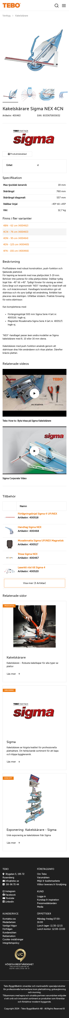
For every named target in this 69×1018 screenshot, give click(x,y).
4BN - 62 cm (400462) (15, 225)
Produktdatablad (18, 154)
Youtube (9, 898)
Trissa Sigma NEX (28, 554)
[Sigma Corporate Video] (34, 451)
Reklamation (9, 936)
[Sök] (56, 5)
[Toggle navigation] (63, 6)
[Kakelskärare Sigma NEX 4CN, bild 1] (34, 52)
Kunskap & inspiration (48, 899)
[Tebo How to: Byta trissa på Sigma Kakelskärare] (34, 393)
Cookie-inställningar (13, 939)
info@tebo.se (12, 881)
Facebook (10, 895)
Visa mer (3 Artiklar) (34, 583)
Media (40, 907)
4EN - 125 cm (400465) (16, 244)
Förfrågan (7, 929)
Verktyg (6, 16)
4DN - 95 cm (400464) (15, 238)
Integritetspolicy (11, 943)
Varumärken (43, 877)
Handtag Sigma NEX (29, 527)
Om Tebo (42, 874)
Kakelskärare (21, 16)
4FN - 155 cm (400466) (16, 251)
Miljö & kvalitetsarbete (48, 881)
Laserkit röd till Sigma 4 (31, 567)
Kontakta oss (9, 919)
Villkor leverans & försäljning (51, 884)
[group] (34, 52)
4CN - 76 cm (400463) (15, 232)
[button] (10, 94)
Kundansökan (9, 932)
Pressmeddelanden (47, 903)
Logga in (41, 896)
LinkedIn (9, 901)
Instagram (10, 891)
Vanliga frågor (10, 925)
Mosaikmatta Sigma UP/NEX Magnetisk (41, 540)
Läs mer (12, 673)
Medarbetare (9, 922)
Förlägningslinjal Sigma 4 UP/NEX (37, 513)
